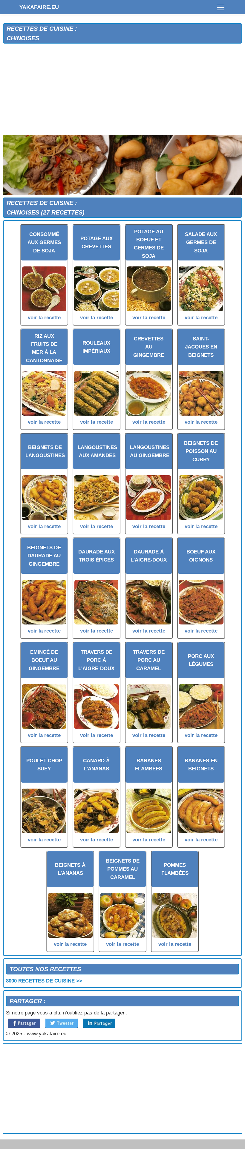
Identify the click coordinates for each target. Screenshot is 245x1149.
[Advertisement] (122, 90)
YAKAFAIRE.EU (39, 7)
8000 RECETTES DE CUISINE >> (44, 981)
